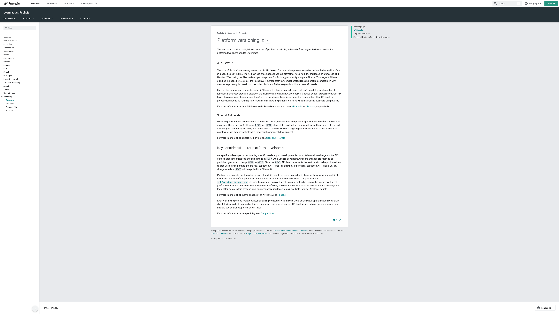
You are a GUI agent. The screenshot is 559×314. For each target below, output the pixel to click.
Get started (9, 18)
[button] (19, 44)
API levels (296, 106)
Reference (52, 3)
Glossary (85, 18)
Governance (66, 18)
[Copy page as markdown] (263, 40)
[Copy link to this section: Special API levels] (243, 115)
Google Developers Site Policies (258, 233)
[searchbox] (19, 28)
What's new (69, 3)
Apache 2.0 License (219, 233)
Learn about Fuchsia (16, 12)
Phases (282, 194)
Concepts (28, 18)
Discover (35, 3)
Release (311, 106)
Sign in (551, 3)
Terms (46, 308)
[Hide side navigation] (35, 309)
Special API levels (275, 138)
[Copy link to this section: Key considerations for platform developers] (286, 148)
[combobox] (507, 3)
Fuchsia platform (89, 3)
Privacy (54, 308)
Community (47, 18)
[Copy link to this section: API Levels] (236, 63)
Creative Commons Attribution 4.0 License (290, 231)
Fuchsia (220, 33)
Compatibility (267, 213)
